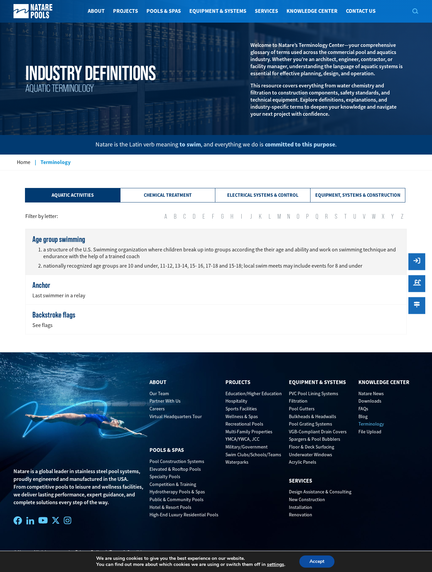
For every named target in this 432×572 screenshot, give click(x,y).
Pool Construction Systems (177, 461)
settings (275, 565)
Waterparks (236, 462)
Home (23, 162)
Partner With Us (165, 401)
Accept (316, 561)
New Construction (307, 499)
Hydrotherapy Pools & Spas (177, 492)
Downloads (369, 401)
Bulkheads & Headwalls (312, 416)
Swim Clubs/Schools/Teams (253, 455)
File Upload (369, 432)
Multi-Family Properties (248, 432)
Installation (300, 507)
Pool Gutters (302, 409)
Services (266, 11)
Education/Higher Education (253, 393)
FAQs (363, 409)
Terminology (371, 424)
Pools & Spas (163, 11)
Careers (157, 409)
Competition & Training (173, 484)
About (96, 11)
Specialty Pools (165, 476)
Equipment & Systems (217, 11)
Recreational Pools (244, 424)
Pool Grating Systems (310, 424)
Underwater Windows (310, 455)
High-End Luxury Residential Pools (184, 515)
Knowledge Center (312, 11)
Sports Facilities (241, 409)
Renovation (300, 515)
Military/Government (246, 447)
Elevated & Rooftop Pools (175, 469)
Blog (363, 416)
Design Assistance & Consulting (320, 492)
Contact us (361, 11)
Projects (125, 11)
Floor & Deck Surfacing (311, 447)
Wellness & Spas (241, 416)
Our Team (159, 393)
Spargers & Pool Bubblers (314, 439)
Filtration (298, 401)
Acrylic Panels (302, 462)
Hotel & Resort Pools (170, 507)
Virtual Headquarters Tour (176, 416)
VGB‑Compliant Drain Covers (318, 432)
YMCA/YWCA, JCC (242, 439)
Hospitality (236, 401)
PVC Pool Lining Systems (313, 393)
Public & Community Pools (177, 499)
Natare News (371, 393)
